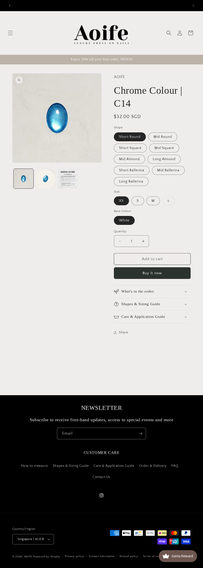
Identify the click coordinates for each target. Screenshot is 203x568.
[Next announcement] (193, 5)
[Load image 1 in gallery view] (23, 179)
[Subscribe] (140, 433)
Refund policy (129, 556)
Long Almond (164, 159)
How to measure (34, 466)
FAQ (174, 466)
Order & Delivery (153, 466)
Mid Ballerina (168, 170)
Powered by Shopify (46, 556)
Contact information (102, 556)
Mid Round (162, 137)
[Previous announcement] (9, 5)
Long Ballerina (131, 181)
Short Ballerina (131, 170)
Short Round (130, 137)
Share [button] (123, 332)
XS (121, 201)
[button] (10, 33)
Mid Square (164, 148)
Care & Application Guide (114, 466)
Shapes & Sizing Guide (71, 466)
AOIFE (28, 556)
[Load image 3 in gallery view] (68, 179)
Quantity (120, 231)
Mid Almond (129, 159)
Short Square (130, 148)
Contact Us (101, 477)
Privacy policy (74, 556)
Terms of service (154, 556)
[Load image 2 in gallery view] (46, 179)
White (124, 220)
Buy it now (152, 273)
